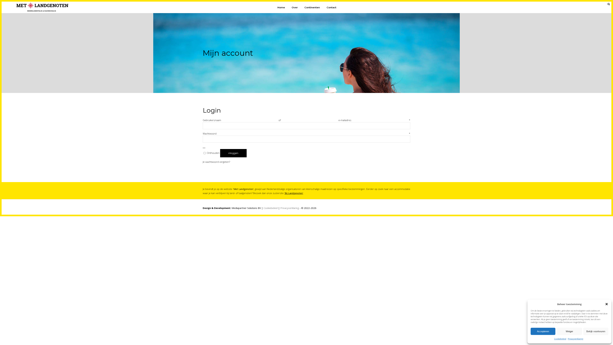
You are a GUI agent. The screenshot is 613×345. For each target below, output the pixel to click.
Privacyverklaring (575, 338)
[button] (606, 304)
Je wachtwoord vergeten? (216, 161)
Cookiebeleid (560, 338)
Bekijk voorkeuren (595, 331)
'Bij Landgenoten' (293, 193)
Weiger (569, 331)
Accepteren (543, 331)
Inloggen (233, 153)
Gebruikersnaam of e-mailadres (306, 120)
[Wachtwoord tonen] (204, 147)
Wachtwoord (306, 133)
